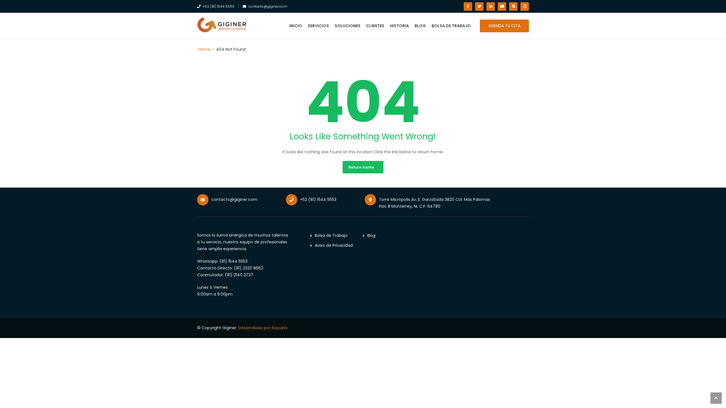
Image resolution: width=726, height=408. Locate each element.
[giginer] (222, 25)
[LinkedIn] (490, 6)
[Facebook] (468, 6)
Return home (361, 167)
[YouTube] (502, 6)
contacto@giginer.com (267, 6)
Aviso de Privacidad (334, 245)
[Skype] (513, 6)
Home (204, 49)
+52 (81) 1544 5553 (218, 6)
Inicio (295, 26)
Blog (420, 26)
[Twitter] (479, 6)
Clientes (375, 26)
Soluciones (347, 26)
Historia (399, 26)
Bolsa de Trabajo (451, 26)
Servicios (318, 26)
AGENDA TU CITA (504, 26)
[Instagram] (524, 6)
